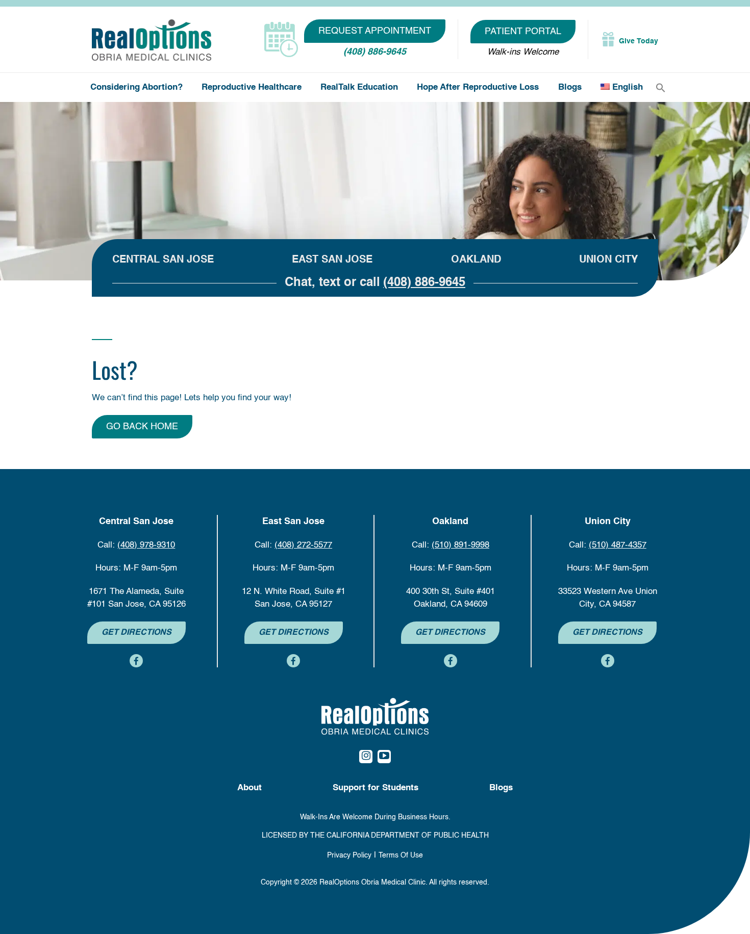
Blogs (570, 87)
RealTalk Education (359, 87)
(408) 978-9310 (146, 545)
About (249, 788)
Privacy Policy (349, 855)
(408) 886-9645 (374, 52)
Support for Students (375, 788)
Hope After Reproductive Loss (478, 87)
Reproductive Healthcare (252, 87)
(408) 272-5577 (303, 545)
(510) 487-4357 (617, 545)
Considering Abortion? (136, 87)
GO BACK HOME (142, 426)
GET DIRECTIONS (136, 633)
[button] (661, 88)
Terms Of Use (401, 855)
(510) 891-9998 (460, 545)
